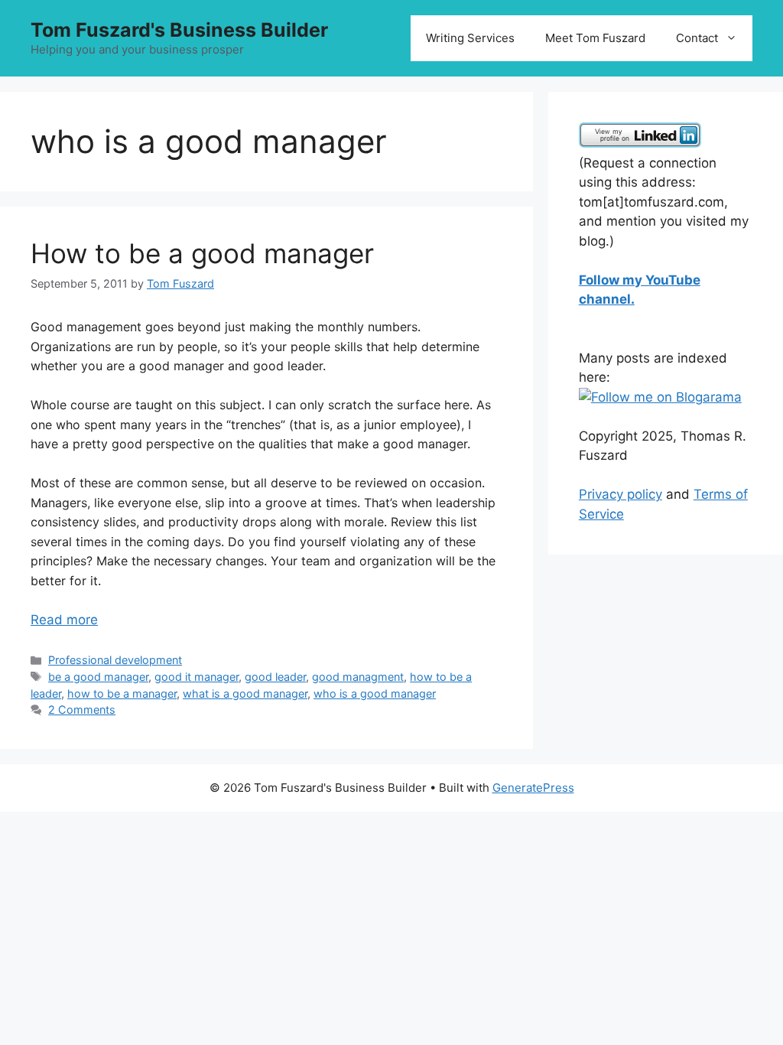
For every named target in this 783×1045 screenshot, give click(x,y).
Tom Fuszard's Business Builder (179, 29)
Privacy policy (620, 494)
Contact (697, 38)
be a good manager (98, 676)
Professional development (115, 659)
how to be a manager (122, 693)
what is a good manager (245, 693)
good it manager (196, 676)
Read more (64, 619)
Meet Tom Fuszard (595, 38)
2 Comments (81, 709)
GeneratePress (533, 787)
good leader (275, 676)
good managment (358, 676)
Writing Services (470, 38)
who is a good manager (375, 693)
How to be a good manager (202, 253)
